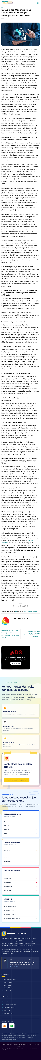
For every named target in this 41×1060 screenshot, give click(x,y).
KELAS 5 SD (7, 862)
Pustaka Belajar (8, 982)
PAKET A (6, 826)
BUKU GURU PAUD (9, 911)
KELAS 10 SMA (8, 886)
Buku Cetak (7, 1010)
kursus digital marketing (30, 611)
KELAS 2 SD (7, 854)
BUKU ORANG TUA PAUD (11, 914)
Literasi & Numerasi (9, 1008)
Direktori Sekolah (9, 988)
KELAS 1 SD (7, 850)
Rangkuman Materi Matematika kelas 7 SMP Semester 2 (31, 634)
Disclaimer (20, 1046)
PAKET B (6, 829)
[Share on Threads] (20, 606)
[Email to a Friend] (23, 606)
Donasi (16, 1045)
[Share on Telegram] (27, 606)
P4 (4, 822)
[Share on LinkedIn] (25, 606)
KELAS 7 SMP (7, 878)
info (2, 7)
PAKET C (6, 833)
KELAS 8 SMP (8, 882)
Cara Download (7, 1045)
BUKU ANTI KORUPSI (10, 907)
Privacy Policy (34, 1045)
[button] (38, 3)
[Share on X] (18, 606)
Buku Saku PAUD (8, 1013)
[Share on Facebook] (16, 606)
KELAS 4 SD (7, 858)
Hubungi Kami (23, 1045)
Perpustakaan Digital (10, 979)
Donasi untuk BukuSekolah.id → (17, 780)
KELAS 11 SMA (8, 890)
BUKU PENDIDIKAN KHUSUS (12, 918)
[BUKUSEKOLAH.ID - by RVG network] (8, 2)
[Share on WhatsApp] (13, 606)
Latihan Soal (7, 985)
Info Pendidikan (8, 991)
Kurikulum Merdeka (9, 1002)
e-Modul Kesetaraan (10, 1005)
